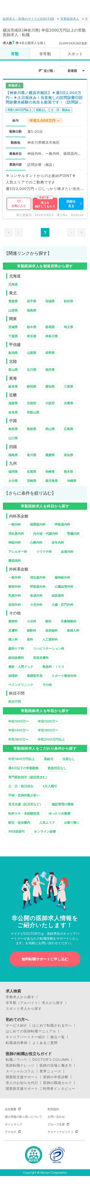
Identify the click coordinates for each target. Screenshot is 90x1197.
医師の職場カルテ (57, 1082)
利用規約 (53, 1109)
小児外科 (36, 604)
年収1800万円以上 (21, 759)
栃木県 (31, 327)
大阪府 (50, 403)
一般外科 (14, 577)
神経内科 (14, 542)
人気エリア (47, 822)
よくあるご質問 (45, 1042)
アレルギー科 (17, 551)
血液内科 (67, 551)
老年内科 (58, 542)
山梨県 (31, 353)
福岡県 (13, 471)
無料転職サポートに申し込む (45, 959)
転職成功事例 (16, 1042)
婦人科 (13, 639)
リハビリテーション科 (48, 648)
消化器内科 (16, 533)
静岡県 (31, 386)
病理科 (13, 676)
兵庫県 (68, 403)
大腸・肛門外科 (62, 604)
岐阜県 (13, 386)
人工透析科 (50, 639)
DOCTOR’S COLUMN (50, 1059)
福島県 (31, 310)
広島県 (68, 429)
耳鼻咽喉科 (68, 621)
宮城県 (50, 301)
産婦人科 (73, 630)
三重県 (68, 386)
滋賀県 (13, 403)
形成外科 (36, 595)
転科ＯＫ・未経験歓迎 (24, 813)
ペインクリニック (20, 684)
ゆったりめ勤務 (60, 813)
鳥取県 (13, 429)
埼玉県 (68, 327)
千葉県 (13, 336)
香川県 (31, 455)
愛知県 (50, 386)
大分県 (13, 481)
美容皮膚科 (41, 657)
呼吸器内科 (62, 524)
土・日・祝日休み (20, 786)
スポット (75, 53)
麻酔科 (31, 630)
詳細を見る (71, 203)
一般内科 (14, 524)
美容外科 (14, 604)
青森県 (13, 301)
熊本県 (68, 471)
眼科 (48, 621)
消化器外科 (38, 577)
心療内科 (36, 542)
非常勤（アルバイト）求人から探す (34, 1002)
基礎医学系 (34, 676)
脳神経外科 (62, 577)
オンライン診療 (45, 831)
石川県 (31, 369)
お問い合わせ (56, 1116)
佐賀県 (31, 471)
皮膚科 (13, 630)
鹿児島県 (51, 481)
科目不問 (14, 701)
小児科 (31, 621)
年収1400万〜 (18, 730)
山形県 (13, 310)
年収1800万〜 (18, 739)
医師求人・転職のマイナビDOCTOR (28, 18)
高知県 (68, 455)
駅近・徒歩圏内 (19, 822)
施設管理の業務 (63, 804)
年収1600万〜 (48, 730)
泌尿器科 (58, 595)
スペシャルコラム (20, 1071)
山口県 (13, 438)
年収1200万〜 (48, 721)
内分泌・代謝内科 (45, 533)
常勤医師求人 (69, 18)
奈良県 (13, 412)
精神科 (13, 621)
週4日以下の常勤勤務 (23, 768)
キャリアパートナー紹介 (25, 1037)
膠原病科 (14, 560)
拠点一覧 (57, 1037)
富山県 (13, 369)
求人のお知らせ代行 (22, 1082)
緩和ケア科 (16, 648)
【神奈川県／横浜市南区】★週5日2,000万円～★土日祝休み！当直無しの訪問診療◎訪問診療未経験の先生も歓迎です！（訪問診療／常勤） (44, 97)
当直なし (68, 759)
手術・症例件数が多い (24, 795)
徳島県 (13, 455)
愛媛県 (50, 455)
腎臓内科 (73, 533)
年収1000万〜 (18, 721)
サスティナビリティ (60, 1132)
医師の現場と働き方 (56, 1065)
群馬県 (50, 327)
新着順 (72, 71)
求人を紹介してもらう (45, 204)
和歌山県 (33, 412)
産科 (30, 639)
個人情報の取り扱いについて (23, 1116)
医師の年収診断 (55, 1077)
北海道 (13, 284)
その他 (47, 684)
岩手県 (31, 301)
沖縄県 (71, 481)
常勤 (15, 53)
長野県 (50, 353)
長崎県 (50, 471)
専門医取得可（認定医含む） (28, 777)
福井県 (50, 369)
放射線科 (51, 630)
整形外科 (14, 586)
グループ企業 (56, 1124)
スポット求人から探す (24, 1008)
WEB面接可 (16, 831)
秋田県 (68, 301)
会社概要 (10, 1109)
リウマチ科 (44, 551)
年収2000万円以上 (51, 739)
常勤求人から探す (20, 997)
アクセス (10, 1132)
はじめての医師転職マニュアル (31, 1031)
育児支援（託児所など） (25, 804)
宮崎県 (31, 481)
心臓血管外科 (64, 586)
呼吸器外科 (38, 586)
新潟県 (13, 353)
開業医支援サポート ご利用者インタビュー (40, 1088)
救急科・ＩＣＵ (53, 666)
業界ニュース (50, 1071)
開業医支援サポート (22, 1077)
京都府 (31, 403)
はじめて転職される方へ (52, 1025)
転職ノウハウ (16, 1059)
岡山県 (50, 429)
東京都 (31, 336)
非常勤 (45, 53)
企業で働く (72, 822)
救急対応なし (57, 768)
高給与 (48, 759)
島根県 (31, 429)
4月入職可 (49, 786)
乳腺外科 (14, 595)
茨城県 (13, 327)
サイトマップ (13, 1124)
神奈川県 (51, 336)
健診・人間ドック (20, 666)
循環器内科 (38, 524)
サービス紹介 (16, 1025)
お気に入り (19, 206)
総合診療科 (16, 657)
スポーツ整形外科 (64, 676)
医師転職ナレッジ (20, 1065)
